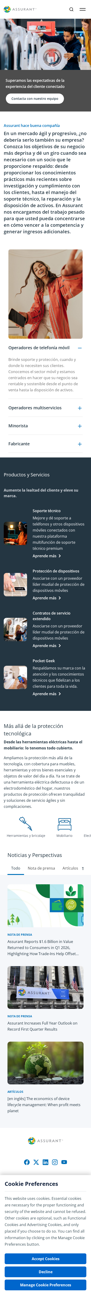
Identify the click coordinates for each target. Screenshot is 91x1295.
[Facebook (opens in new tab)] (27, 1162)
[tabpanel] (45, 351)
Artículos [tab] (70, 868)
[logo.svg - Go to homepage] (20, 9)
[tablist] (45, 859)
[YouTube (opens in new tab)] (64, 1162)
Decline (45, 1271)
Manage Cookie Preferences (45, 1285)
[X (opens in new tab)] (36, 1162)
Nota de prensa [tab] (41, 868)
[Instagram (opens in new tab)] (55, 1162)
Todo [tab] (15, 868)
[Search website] (71, 9)
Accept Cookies (46, 1258)
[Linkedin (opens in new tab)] (45, 1162)
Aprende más (44, 555)
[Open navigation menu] (82, 9)
